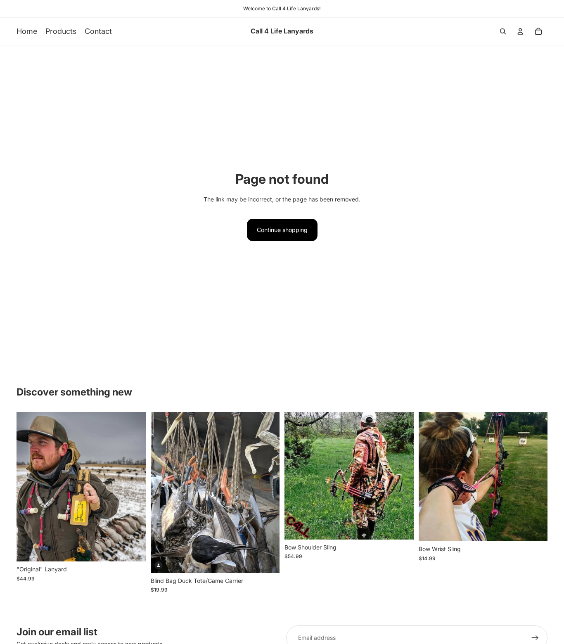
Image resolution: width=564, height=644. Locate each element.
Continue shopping (282, 229)
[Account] (520, 31)
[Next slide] (133, 487)
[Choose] (133, 548)
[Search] (503, 31)
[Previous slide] (29, 487)
